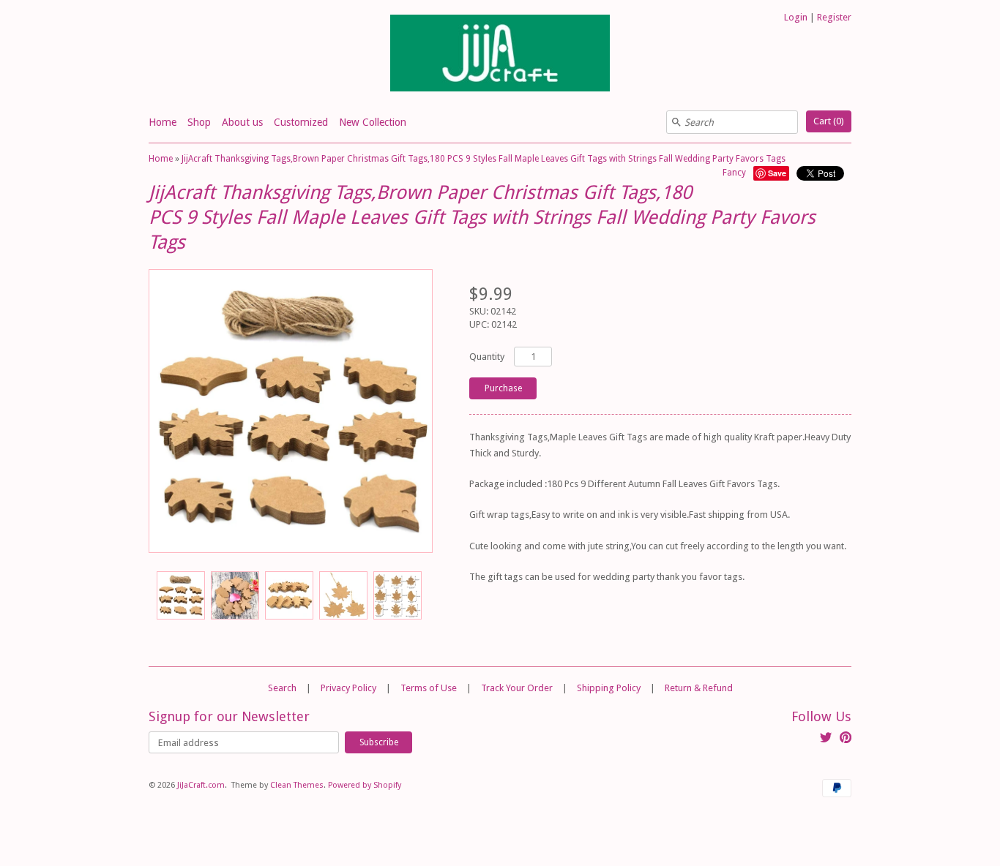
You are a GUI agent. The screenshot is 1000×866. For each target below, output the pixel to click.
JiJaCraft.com (201, 785)
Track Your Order (517, 687)
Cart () (828, 121)
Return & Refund (699, 687)
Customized (301, 122)
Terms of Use (428, 687)
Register (834, 17)
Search (282, 687)
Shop (199, 122)
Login (795, 17)
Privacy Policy (348, 687)
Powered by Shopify (364, 785)
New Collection (372, 122)
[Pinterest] (845, 739)
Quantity (486, 356)
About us (242, 122)
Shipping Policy (609, 687)
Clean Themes (297, 785)
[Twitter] (826, 739)
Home (162, 122)
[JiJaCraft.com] (500, 55)
